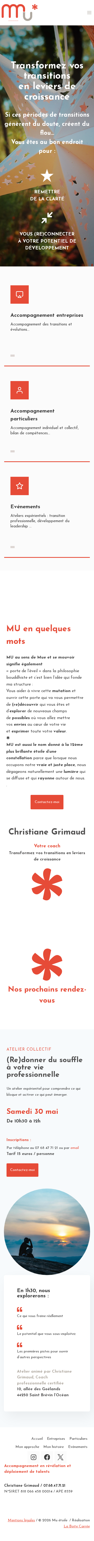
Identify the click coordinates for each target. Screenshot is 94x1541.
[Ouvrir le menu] (89, 12)
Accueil (37, 1439)
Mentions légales (21, 1520)
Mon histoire (53, 1447)
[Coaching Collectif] (12, 547)
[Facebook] (47, 1457)
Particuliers (78, 1439)
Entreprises (56, 1439)
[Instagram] (33, 1457)
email (74, 1148)
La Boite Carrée (77, 1526)
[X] (61, 1457)
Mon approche (27, 1447)
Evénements (77, 1447)
